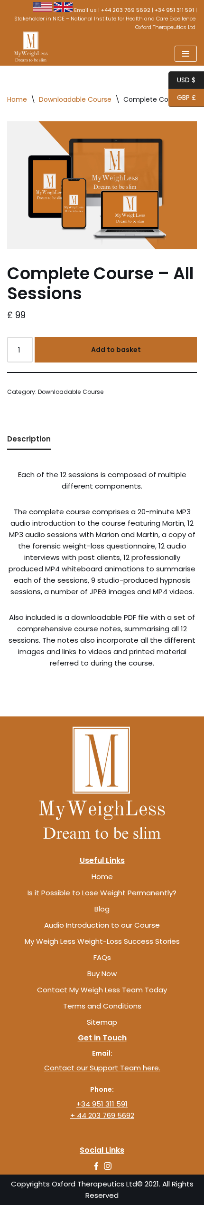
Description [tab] (29, 439)
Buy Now (102, 974)
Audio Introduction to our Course (102, 925)
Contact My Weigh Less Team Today (102, 990)
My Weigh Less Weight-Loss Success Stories (102, 941)
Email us (85, 10)
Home (17, 99)
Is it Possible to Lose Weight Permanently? (102, 893)
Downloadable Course (75, 99)
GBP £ (182, 97)
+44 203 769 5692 (125, 10)
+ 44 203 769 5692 (102, 1115)
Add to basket (116, 349)
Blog (102, 909)
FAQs (102, 957)
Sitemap (102, 1022)
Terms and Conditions (102, 1006)
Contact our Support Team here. (102, 1068)
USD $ (181, 79)
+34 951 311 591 (102, 1104)
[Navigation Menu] (186, 54)
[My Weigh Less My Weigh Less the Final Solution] (28, 46)
